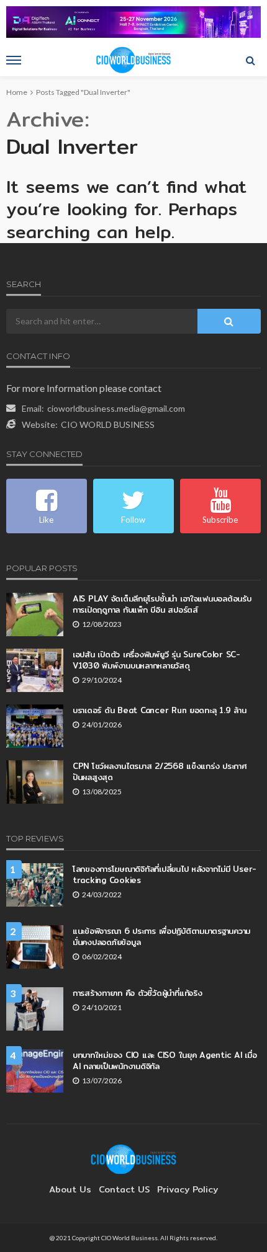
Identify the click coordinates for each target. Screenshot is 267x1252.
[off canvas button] (13, 60)
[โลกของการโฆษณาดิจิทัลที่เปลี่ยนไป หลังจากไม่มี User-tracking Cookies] (34, 885)
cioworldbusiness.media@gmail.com (116, 408)
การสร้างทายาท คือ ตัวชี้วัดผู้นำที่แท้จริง (137, 992)
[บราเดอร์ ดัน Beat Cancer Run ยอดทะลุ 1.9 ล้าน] (34, 726)
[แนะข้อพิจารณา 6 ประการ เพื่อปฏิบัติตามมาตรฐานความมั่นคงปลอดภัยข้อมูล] (34, 947)
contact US (124, 1189)
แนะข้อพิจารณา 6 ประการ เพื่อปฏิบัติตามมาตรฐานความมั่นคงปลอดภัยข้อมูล (161, 936)
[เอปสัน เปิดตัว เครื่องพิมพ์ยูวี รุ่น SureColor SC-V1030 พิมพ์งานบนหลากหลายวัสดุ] (34, 670)
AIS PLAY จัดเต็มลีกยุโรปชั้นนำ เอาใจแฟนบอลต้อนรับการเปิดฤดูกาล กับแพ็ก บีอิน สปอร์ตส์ (162, 604)
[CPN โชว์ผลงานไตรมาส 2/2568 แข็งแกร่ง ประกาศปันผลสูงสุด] (34, 782)
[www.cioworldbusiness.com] (133, 1158)
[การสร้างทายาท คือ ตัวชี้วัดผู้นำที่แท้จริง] (34, 1009)
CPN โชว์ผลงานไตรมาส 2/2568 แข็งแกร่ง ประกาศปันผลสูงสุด (160, 771)
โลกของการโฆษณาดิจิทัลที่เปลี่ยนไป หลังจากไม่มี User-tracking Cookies (164, 874)
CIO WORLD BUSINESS (108, 424)
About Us (70, 1189)
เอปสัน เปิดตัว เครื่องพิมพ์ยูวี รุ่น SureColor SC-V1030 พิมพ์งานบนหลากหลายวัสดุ (156, 660)
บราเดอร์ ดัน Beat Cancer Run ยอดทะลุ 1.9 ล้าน (159, 710)
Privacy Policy (187, 1189)
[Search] (250, 60)
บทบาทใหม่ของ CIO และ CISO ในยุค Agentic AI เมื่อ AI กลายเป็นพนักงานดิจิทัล (165, 1060)
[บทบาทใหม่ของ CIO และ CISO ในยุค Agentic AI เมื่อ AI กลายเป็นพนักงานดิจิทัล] (34, 1071)
